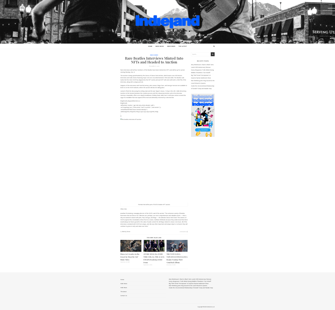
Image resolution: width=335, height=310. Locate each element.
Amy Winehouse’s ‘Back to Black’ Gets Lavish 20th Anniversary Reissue (190, 279)
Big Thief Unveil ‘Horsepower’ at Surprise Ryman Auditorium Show (189, 283)
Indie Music (159, 46)
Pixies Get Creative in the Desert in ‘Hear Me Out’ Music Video (129, 257)
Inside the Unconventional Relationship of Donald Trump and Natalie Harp (191, 288)
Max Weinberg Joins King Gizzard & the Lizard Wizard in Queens (188, 285)
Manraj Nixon (126, 231)
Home (150, 46)
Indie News (171, 46)
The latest (182, 46)
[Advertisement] (203, 165)
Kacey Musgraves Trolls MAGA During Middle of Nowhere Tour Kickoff (190, 281)
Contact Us (123, 295)
